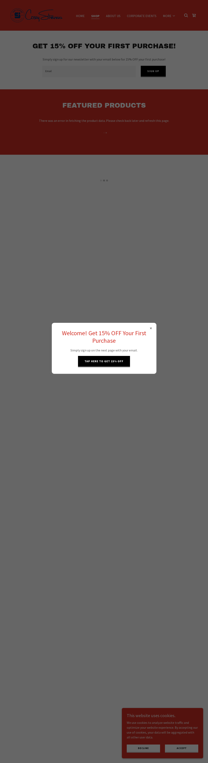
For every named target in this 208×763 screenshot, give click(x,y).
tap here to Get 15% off (104, 361)
